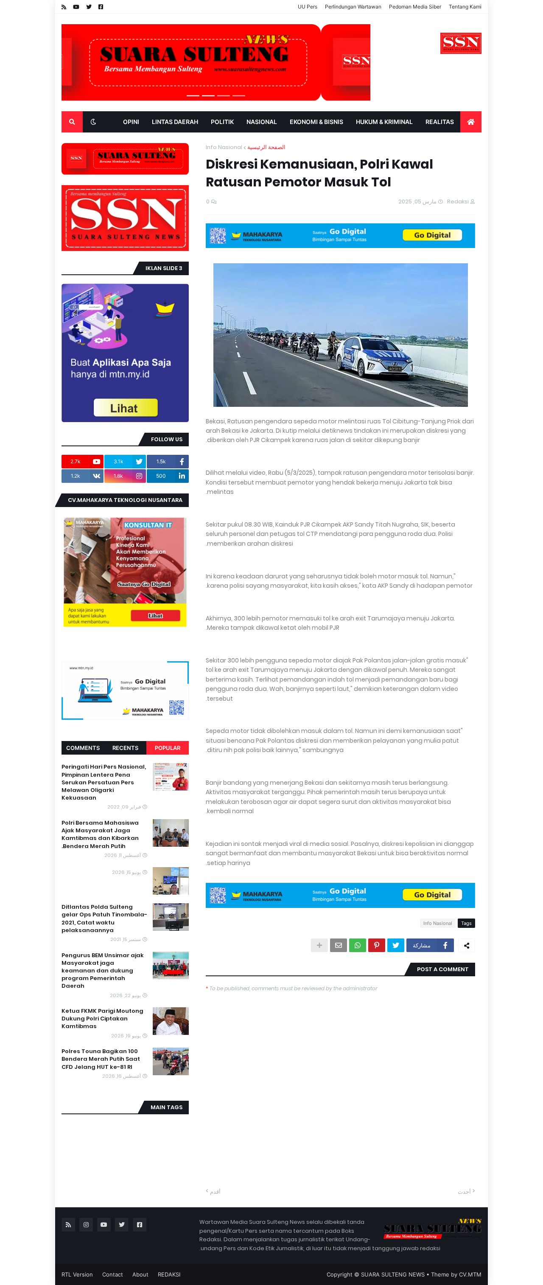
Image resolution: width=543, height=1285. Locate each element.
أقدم (215, 1191)
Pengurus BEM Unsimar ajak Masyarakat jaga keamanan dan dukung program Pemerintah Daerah (103, 971)
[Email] (338, 945)
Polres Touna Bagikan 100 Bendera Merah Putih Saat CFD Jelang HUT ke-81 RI (101, 1059)
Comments (83, 747)
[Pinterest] (376, 945)
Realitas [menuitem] (439, 121)
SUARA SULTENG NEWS (393, 1274)
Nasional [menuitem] (261, 121)
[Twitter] (395, 945)
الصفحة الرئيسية (266, 147)
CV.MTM (470, 1274)
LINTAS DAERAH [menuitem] (175, 121)
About (140, 1274)
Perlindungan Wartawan (353, 6)
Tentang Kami (465, 6)
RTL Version (77, 1274)
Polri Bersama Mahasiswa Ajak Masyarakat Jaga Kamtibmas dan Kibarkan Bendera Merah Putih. (100, 834)
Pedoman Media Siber (415, 6)
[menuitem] (470, 121)
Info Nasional (224, 147)
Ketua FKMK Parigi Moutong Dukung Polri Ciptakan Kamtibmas (102, 1018)
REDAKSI (169, 1274)
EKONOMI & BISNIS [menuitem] (316, 121)
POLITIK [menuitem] (222, 121)
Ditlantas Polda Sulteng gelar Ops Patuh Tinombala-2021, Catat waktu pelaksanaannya (104, 918)
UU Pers (307, 6)
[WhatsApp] (357, 945)
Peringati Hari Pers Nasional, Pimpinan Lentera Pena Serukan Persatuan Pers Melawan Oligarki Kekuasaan (104, 782)
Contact (112, 1274)
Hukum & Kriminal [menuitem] (384, 121)
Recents (125, 747)
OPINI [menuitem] (131, 121)
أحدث (464, 1191)
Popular (167, 747)
